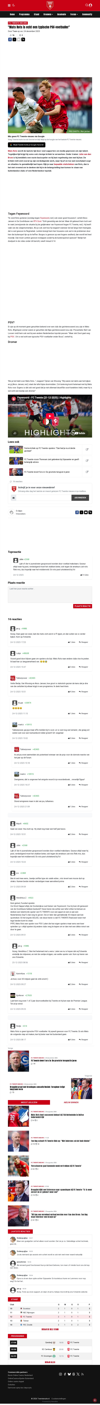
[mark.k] (14, 724)
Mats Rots (12, 151)
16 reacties (17, 481)
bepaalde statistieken (64, 164)
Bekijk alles (50, 1362)
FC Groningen (46, 1356)
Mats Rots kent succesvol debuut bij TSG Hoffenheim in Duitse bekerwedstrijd (57, 1116)
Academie (61, 14)
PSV (12, 337)
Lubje (18, 653)
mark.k (21, 724)
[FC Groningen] (54, 1356)
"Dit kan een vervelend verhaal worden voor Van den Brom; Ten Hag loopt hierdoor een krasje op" (59, 1215)
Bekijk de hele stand (50, 1329)
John (21, 559)
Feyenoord (44, 218)
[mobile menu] (9, 5)
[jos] (12, 873)
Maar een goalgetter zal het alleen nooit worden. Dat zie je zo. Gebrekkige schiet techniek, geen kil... (49, 1242)
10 (38, 1144)
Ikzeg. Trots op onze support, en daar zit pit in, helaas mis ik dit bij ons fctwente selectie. (52, 1292)
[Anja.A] (12, 823)
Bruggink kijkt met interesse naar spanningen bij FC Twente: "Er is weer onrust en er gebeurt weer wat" (61, 1191)
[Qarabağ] (54, 1342)
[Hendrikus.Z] (12, 897)
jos (17, 873)
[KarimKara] (12, 973)
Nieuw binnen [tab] (71, 1102)
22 (34, 1169)
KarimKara (20, 973)
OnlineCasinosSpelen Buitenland (21, 1378)
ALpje (20, 703)
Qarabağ (48, 1342)
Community (87, 14)
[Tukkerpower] (12, 678)
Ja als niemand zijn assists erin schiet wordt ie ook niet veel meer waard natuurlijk (49, 1255)
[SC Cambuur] (54, 1349)
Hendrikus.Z (21, 898)
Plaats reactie (83, 606)
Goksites (11, 1385)
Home (12, 14)
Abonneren (80, 498)
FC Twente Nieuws (18, 23)
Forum (73, 14)
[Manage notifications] (95, 1400)
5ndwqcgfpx (22, 1238)
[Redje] (12, 1026)
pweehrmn (21, 1262)
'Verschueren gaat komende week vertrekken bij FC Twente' (56, 1166)
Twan (15, 31)
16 (13, 35)
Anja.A (18, 823)
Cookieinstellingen (58, 1399)
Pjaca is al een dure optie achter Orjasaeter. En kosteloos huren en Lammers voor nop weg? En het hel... (48, 1279)
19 (34, 1144)
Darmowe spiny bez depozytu (20, 1388)
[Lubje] (12, 653)
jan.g (18, 628)
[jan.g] (12, 628)
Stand (36, 14)
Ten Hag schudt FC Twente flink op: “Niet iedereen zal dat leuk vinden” (60, 1141)
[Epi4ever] (12, 995)
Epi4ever (20, 995)
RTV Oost (37, 221)
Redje (18, 1026)
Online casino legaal (16, 1381)
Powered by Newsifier (50, 1401)
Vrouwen (47, 14)
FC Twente (74, 1342)
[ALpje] (14, 702)
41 (34, 1220)
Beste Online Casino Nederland (20, 1375)
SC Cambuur (47, 1349)
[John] (15, 560)
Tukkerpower (21, 678)
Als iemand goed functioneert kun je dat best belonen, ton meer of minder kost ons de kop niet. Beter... (50, 1266)
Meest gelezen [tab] (29, 1102)
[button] (86, 5)
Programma (24, 14)
